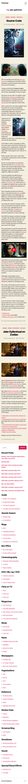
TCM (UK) (6, 594)
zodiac (13, 439)
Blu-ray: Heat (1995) (7, 484)
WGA (4, 687)
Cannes (4, 328)
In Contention (7, 520)
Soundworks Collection (9, 761)
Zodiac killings (13, 386)
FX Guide (5, 772)
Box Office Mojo (7, 549)
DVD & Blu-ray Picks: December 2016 (12, 490)
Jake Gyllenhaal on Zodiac (14, 333)
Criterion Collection (8, 575)
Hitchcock (13, 265)
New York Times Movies (10, 666)
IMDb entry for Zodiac (9, 432)
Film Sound (6, 758)
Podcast (23, 328)
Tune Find (6, 633)
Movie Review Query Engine (11, 724)
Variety (5, 651)
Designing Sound (8, 754)
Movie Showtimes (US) (9, 746)
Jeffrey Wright (6, 126)
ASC (4, 674)
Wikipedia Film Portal (9, 705)
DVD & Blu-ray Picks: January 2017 (12, 487)
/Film (4, 528)
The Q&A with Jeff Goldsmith (11, 508)
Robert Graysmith (13, 391)
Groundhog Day (11, 182)
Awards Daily (7, 516)
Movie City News (8, 648)
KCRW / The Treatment (9, 498)
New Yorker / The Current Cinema (12, 612)
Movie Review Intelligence (10, 720)
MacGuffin (15, 267)
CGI (14, 209)
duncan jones (6, 321)
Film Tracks (6, 626)
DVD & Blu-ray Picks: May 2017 (10, 470)
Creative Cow (7, 769)
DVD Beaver (6, 579)
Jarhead (23, 232)
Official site (5, 313)
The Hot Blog (7, 538)
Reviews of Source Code (9, 317)
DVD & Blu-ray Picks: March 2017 (11, 477)
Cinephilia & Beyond (8, 531)
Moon (19, 193)
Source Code (14, 20)
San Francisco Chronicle (13, 393)
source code (22, 321)
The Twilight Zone (18, 165)
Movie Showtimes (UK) (9, 743)
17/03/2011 (21, 24)
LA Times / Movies (8, 663)
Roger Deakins (7, 567)
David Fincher (17, 384)
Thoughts (19, 17)
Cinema (7, 17)
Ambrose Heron (11, 24)
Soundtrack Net (7, 630)
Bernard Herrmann (7, 264)
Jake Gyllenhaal (12, 97)
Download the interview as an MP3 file (14, 419)
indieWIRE (6, 644)
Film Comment (7, 605)
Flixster (5, 713)
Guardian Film (7, 659)
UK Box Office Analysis (9, 553)
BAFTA (5, 677)
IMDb (4, 702)
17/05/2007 (21, 338)
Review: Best (5, 462)
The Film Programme (9, 505)
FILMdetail (4, 3)
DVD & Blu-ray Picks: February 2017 (12, 480)
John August (6, 732)
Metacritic (6, 717)
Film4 (4, 590)
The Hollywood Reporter (10, 618)
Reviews (13, 17)
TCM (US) (6, 597)
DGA (4, 681)
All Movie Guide (7, 695)
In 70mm (5, 564)
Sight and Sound (7, 615)
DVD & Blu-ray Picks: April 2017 (11, 474)
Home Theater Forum (9, 582)
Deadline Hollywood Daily (10, 641)
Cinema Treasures (8, 699)
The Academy (7, 684)
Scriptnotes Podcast (9, 502)
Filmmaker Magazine (9, 608)
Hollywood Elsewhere (9, 535)
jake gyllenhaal (14, 321)
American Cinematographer (11, 561)
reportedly (4, 278)
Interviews (16, 328)
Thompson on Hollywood (10, 541)
